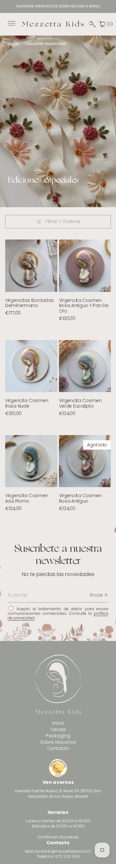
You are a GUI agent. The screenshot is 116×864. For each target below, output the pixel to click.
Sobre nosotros (58, 742)
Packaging (58, 735)
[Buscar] (92, 24)
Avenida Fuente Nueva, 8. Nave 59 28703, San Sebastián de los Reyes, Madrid (58, 793)
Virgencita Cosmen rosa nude (26, 403)
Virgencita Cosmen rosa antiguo (80, 498)
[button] (11, 24)
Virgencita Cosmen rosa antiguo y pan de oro (84, 306)
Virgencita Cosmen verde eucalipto (80, 403)
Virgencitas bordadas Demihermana (29, 303)
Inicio (13, 43)
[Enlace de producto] (31, 266)
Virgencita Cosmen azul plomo (26, 498)
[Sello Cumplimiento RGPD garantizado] (58, 769)
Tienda (58, 729)
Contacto (58, 748)
